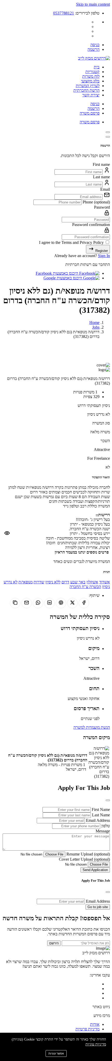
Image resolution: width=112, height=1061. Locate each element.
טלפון (105, 826)
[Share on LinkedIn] (49, 603)
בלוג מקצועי (90, 81)
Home (94, 322)
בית (96, 67)
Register (101, 251)
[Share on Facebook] (83, 603)
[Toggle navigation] (108, 132)
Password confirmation (91, 224)
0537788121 (63, 13)
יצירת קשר (90, 95)
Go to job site (98, 907)
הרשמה (93, 49)
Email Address (97, 820)
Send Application (95, 870)
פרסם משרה (89, 113)
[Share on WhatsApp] (38, 603)
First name (101, 164)
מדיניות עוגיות (95, 1044)
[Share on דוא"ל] (26, 603)
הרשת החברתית (86, 90)
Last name (101, 177)
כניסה (94, 45)
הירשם (54, 943)
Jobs (95, 327)
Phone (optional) (96, 202)
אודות (94, 1024)
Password (102, 207)
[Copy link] (15, 603)
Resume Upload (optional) (87, 854)
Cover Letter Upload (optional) (84, 859)
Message (103, 831)
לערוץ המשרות (87, 85)
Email (105, 189)
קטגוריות (92, 71)
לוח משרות (90, 76)
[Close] (108, 137)
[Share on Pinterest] (61, 603)
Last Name (100, 815)
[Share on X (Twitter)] (72, 603)
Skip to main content (93, 4)
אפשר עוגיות (56, 1053)
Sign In (104, 255)
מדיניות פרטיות (87, 1029)
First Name (100, 809)
